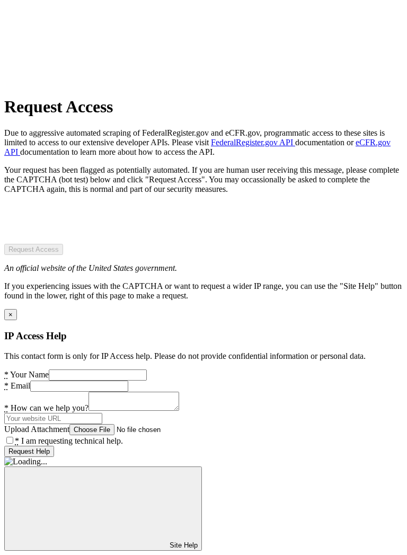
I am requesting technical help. (69, 440)
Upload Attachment (36, 429)
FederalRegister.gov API (253, 142)
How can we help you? (46, 407)
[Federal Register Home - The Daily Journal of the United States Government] (83, 80)
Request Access (33, 249)
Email (17, 385)
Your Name (26, 374)
